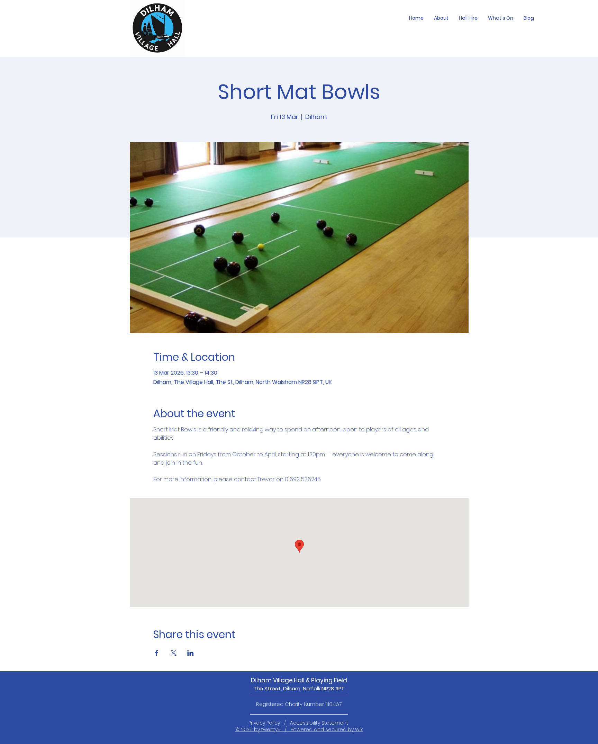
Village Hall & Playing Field (310, 680)
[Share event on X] (173, 653)
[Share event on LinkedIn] (190, 653)
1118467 (333, 704)
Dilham (262, 680)
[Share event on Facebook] (156, 653)
